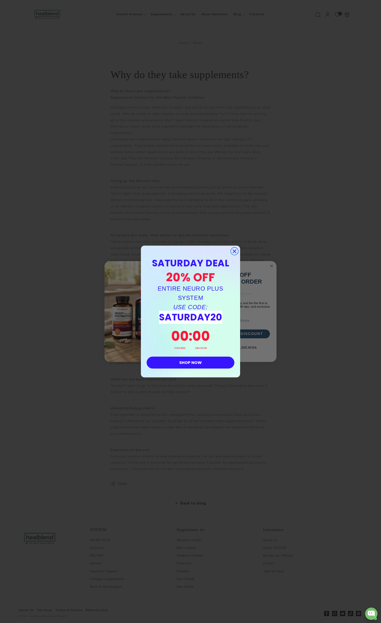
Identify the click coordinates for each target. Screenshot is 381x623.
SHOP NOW (190, 362)
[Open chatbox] (371, 614)
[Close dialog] (234, 251)
